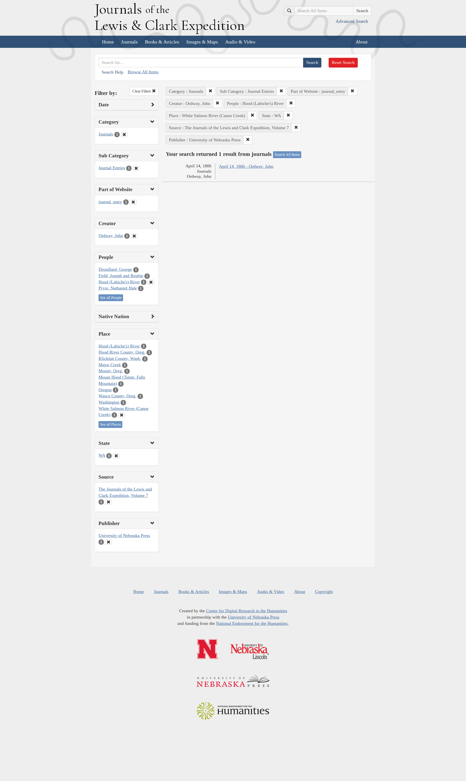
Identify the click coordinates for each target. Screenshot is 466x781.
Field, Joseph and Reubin (121, 275)
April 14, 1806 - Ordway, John (246, 166)
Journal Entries (112, 167)
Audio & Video (240, 41)
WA (102, 455)
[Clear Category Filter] (124, 134)
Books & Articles (162, 41)
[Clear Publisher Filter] (108, 542)
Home (108, 41)
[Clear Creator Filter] (134, 236)
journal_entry (110, 201)
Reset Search (343, 62)
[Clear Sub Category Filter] (136, 168)
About (362, 41)
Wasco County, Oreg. (117, 395)
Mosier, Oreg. (111, 370)
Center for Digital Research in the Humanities (246, 610)
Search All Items (287, 155)
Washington (109, 402)
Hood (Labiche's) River (119, 282)
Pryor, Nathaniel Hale (118, 288)
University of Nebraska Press (124, 535)
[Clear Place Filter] (121, 415)
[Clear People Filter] (151, 282)
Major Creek (110, 364)
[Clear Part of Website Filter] (133, 202)
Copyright (324, 591)
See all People (111, 298)
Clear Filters (142, 91)
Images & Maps (202, 41)
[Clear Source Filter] (108, 502)
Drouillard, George (115, 269)
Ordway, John (111, 235)
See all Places (110, 424)
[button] (210, 91)
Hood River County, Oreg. (122, 352)
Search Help (112, 72)
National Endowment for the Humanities (252, 623)
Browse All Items (143, 71)
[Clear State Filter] (116, 455)
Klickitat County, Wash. (120, 358)
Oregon (105, 389)
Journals (129, 41)
